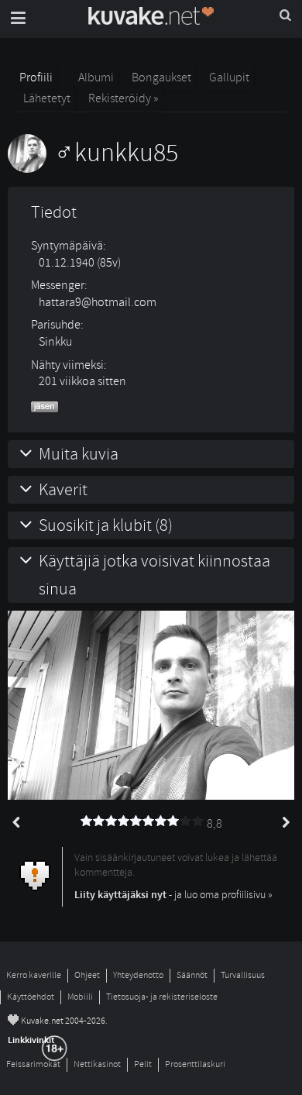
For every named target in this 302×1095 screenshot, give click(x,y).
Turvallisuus (243, 975)
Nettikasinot (97, 1064)
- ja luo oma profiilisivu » (173, 894)
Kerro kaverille (33, 975)
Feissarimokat (33, 1064)
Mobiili (80, 997)
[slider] (142, 821)
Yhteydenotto (138, 975)
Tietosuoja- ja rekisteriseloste (162, 997)
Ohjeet (87, 975)
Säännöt (192, 975)
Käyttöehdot (30, 997)
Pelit (143, 1064)
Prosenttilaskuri (195, 1064)
